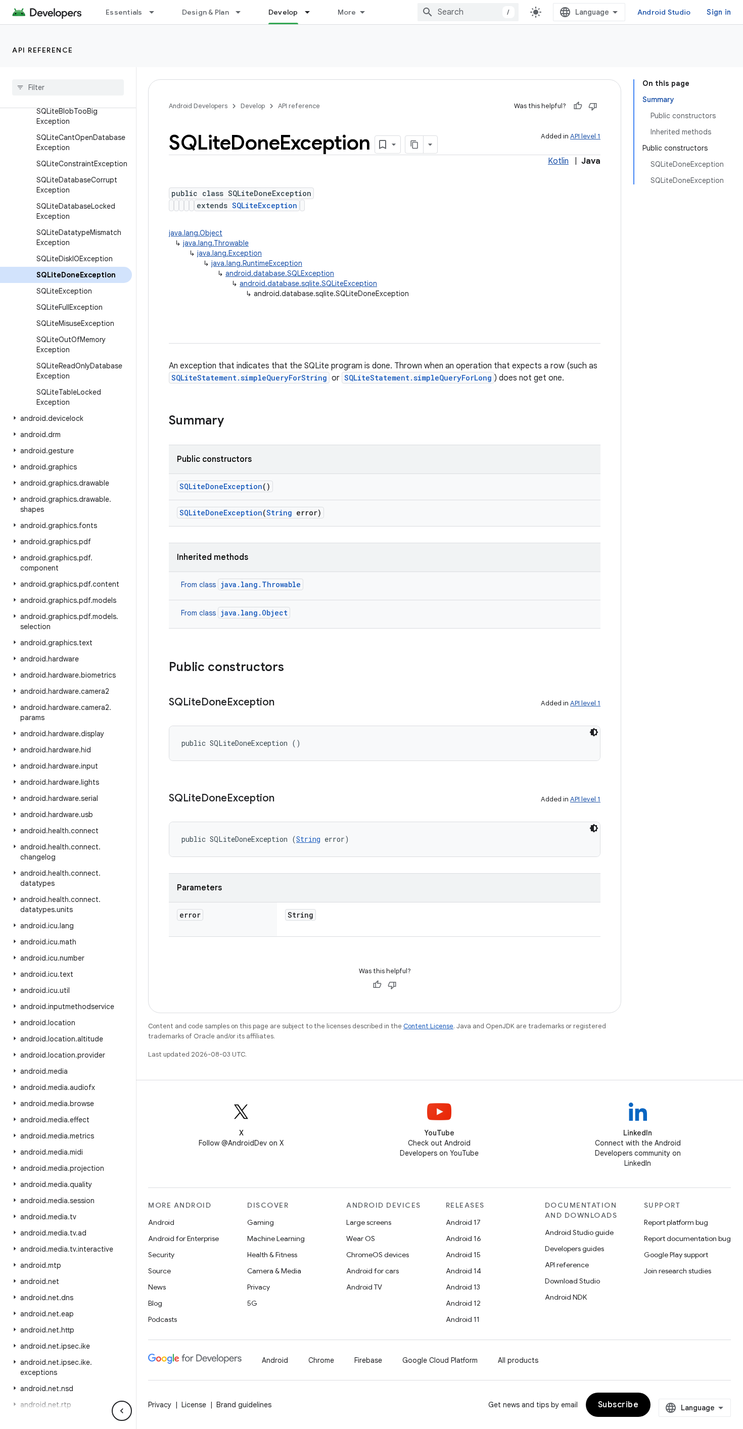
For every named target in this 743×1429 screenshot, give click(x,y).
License (193, 1405)
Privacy (258, 1287)
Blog (155, 1303)
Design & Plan (205, 12)
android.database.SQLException (279, 273)
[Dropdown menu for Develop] (312, 12)
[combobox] (468, 12)
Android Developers (198, 106)
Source (159, 1270)
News (157, 1287)
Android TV (364, 1287)
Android (161, 1222)
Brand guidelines (243, 1405)
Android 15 (463, 1254)
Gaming (260, 1222)
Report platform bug (676, 1222)
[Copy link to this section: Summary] (234, 421)
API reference (42, 50)
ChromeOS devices (377, 1254)
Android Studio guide (579, 1232)
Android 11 (463, 1319)
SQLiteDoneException (220, 486)
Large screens (368, 1222)
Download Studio (572, 1280)
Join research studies (677, 1270)
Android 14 (463, 1270)
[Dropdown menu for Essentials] (156, 12)
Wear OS (360, 1238)
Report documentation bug (687, 1238)
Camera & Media (274, 1270)
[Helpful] (577, 106)
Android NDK (566, 1297)
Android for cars (372, 1270)
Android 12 (463, 1303)
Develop (283, 12)
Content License (428, 1026)
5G (252, 1303)
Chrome (321, 1360)
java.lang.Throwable (216, 243)
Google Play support (676, 1254)
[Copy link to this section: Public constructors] (294, 668)
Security (161, 1254)
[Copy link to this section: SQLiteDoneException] (284, 703)
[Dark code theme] (594, 732)
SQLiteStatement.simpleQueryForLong (418, 378)
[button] (66, 418)
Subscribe (618, 1405)
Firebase (368, 1360)
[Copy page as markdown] (414, 144)
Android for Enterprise (183, 1238)
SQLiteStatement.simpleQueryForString (249, 378)
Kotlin (558, 161)
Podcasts (162, 1319)
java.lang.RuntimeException (256, 263)
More (347, 12)
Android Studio (664, 12)
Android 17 (463, 1222)
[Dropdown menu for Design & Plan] (242, 12)
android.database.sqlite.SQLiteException (308, 283)
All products (518, 1360)
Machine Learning (276, 1238)
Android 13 (463, 1287)
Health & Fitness (272, 1254)
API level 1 (585, 136)
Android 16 (463, 1238)
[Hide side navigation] (122, 1411)
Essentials (124, 12)
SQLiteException (264, 205)
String (279, 512)
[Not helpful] (592, 106)
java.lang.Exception (229, 253)
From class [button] (241, 584)
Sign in (719, 12)
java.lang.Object (195, 232)
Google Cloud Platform (440, 1360)
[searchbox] (68, 87)
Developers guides (574, 1248)
